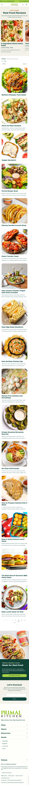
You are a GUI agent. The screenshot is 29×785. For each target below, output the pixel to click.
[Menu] (2, 5)
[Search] (22, 5)
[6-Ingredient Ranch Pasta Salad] (12, 31)
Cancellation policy (5, 778)
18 (14, 622)
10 (21, 620)
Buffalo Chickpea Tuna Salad (14, 95)
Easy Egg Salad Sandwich (12, 327)
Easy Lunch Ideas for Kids (12, 612)
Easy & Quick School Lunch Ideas (13, 540)
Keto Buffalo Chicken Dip (12, 361)
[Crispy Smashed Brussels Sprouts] (14, 417)
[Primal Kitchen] (14, 4)
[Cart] (26, 5)
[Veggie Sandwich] (14, 145)
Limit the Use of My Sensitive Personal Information (12, 782)
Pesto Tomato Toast (10, 256)
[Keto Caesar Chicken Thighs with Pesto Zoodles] (14, 276)
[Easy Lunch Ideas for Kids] (14, 597)
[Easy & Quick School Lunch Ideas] (14, 524)
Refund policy (4, 775)
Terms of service (19, 775)
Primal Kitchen (8, 772)
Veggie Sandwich (9, 160)
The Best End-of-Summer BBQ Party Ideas (14, 576)
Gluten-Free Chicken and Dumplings (12, 397)
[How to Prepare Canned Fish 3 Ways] (14, 488)
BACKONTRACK (10, 1)
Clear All (25, 64)
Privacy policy (11, 775)
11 (24, 620)
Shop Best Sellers (14, 675)
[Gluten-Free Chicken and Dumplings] (14, 381)
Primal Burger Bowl (10, 191)
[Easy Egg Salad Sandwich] (14, 312)
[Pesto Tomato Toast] (14, 241)
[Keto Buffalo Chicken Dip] (14, 346)
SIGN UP (14, 699)
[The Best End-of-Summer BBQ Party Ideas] (14, 561)
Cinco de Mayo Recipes (11, 126)
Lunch (4, 63)
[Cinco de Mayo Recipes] (14, 111)
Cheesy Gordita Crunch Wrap (14, 225)
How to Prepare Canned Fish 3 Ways (14, 504)
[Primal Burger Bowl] (14, 176)
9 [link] (18, 620)
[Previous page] (4, 620)
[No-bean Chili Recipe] (14, 454)
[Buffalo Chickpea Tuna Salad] (14, 80)
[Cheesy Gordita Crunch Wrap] (14, 210)
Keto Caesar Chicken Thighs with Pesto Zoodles (13, 291)
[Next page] (17, 622)
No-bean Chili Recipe (10, 468)
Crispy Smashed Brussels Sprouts (13, 433)
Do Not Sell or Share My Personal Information (11, 780)
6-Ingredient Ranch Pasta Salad (12, 44)
